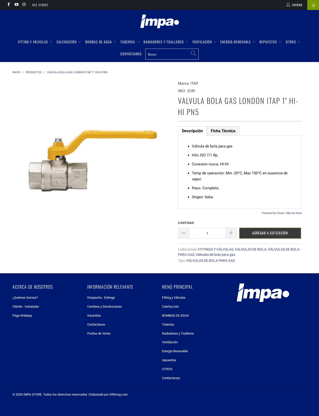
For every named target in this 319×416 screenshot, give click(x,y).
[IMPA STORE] (159, 22)
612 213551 (40, 5)
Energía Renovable (236, 41)
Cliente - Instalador (25, 306)
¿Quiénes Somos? (25, 297)
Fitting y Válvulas (33, 41)
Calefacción (67, 41)
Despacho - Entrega (101, 297)
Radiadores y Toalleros (164, 41)
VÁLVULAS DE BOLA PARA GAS (210, 261)
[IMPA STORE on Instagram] (24, 5)
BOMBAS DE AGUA (99, 41)
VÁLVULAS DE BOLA (250, 249)
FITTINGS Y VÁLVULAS (215, 249)
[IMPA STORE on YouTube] (16, 5)
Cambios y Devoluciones (104, 306)
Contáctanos (131, 53)
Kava (299, 213)
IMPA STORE (32, 394)
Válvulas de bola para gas (215, 255)
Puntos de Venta (98, 333)
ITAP (194, 83)
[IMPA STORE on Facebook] (8, 5)
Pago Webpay (22, 315)
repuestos (268, 41)
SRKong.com (118, 394)
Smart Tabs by (286, 213)
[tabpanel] (240, 172)
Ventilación (202, 41)
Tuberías (128, 41)
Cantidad (186, 223)
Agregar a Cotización (270, 232)
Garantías (94, 315)
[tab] (192, 131)
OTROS (291, 41)
